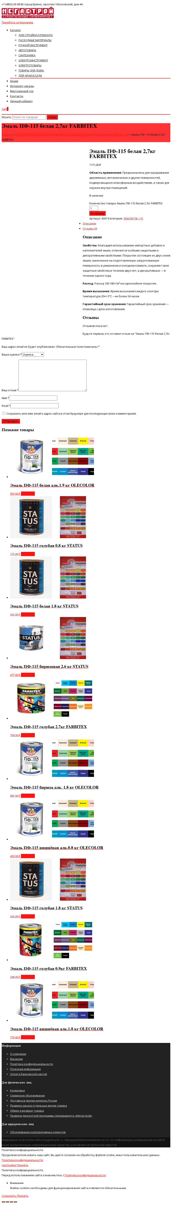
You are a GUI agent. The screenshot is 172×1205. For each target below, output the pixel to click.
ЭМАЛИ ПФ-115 (133, 218)
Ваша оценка (12, 354)
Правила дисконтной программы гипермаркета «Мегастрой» (51, 1116)
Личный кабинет (21, 101)
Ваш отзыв (10, 390)
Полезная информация (25, 1069)
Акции (14, 81)
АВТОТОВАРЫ (27, 50)
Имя (5, 398)
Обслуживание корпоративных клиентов (38, 1132)
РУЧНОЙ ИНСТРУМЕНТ (33, 45)
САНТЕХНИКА (26, 55)
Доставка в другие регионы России (33, 1100)
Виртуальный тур (22, 91)
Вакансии (16, 1059)
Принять (22, 1165)
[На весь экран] (11, 1201)
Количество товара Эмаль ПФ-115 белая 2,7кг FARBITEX (126, 203)
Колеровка (17, 1090)
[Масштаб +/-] (15, 1201)
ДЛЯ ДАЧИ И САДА (30, 75)
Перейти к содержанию (17, 22)
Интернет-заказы (22, 86)
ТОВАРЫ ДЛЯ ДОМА (31, 70)
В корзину (28, 493)
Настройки (9, 1165)
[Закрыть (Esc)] (3, 1201)
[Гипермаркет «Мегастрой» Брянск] (28, 17)
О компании (18, 1054)
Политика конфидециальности (22, 1160)
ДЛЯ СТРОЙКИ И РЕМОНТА (35, 35)
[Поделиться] (7, 1201)
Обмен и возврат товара (27, 1111)
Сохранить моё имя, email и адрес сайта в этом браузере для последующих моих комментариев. (72, 413)
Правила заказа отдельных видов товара (38, 1105)
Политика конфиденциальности (31, 1064)
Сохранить (9, 1196)
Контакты (16, 96)
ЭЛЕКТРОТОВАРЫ (29, 65)
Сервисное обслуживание (27, 1095)
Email (6, 406)
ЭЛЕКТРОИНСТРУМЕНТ (33, 60)
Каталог (15, 30)
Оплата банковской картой (28, 1074)
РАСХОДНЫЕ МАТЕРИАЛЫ (34, 40)
